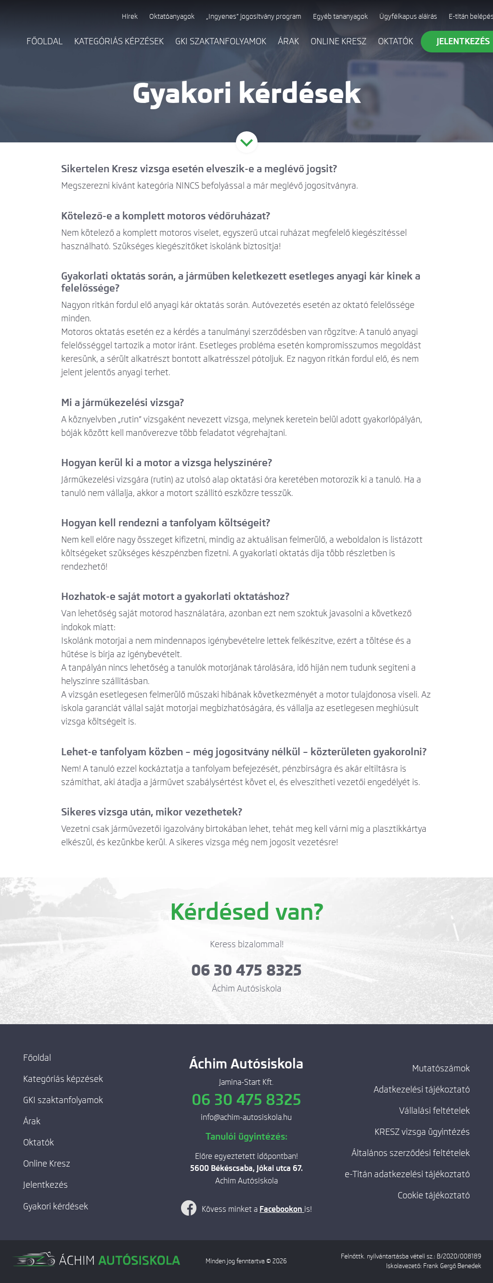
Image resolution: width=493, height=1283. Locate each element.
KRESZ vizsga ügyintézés (422, 1132)
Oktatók (395, 41)
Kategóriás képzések (119, 41)
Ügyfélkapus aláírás (408, 16)
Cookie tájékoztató (434, 1195)
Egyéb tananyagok (340, 16)
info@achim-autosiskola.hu (246, 1117)
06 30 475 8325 (246, 970)
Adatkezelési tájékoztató (422, 1089)
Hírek (130, 16)
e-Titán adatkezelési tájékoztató (407, 1174)
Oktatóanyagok (172, 16)
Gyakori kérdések (55, 1206)
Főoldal (44, 41)
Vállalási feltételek (434, 1111)
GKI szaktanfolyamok (220, 41)
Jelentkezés (45, 1185)
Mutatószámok (441, 1068)
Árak (288, 41)
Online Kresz (338, 41)
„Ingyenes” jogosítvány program (253, 16)
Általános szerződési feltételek (410, 1153)
